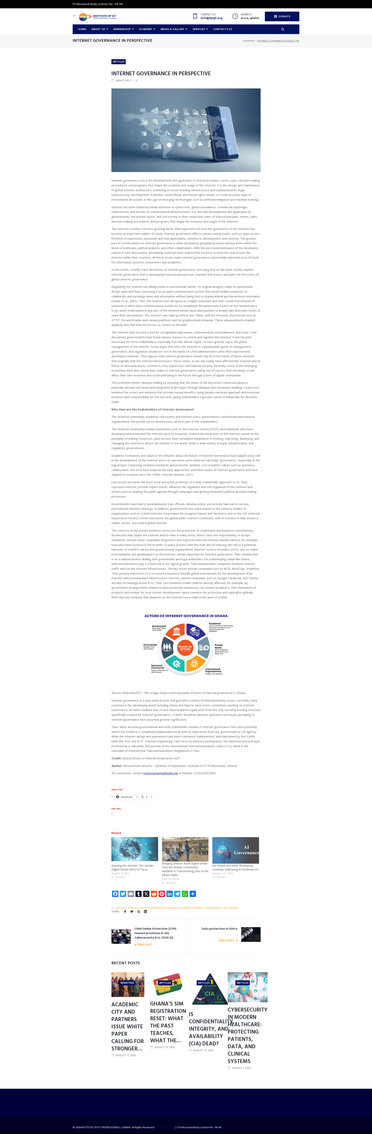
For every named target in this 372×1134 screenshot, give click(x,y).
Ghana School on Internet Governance (153, 908)
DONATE (284, 16)
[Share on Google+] (138, 912)
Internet (186, 908)
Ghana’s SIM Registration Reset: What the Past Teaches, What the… (168, 1022)
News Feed (127, 983)
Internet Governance (207, 908)
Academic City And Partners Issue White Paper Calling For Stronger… (127, 1026)
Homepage (249, 40)
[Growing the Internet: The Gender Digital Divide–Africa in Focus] (134, 850)
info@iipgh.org (211, 18)
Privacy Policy (166, 1127)
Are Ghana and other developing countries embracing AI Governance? (235, 867)
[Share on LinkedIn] (145, 912)
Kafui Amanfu (230, 908)
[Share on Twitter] (131, 912)
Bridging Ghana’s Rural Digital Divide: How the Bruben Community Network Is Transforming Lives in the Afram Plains (185, 869)
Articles (118, 62)
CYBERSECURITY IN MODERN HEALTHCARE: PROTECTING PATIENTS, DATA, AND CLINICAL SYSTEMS (248, 1036)
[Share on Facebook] (125, 912)
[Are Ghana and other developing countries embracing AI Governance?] (235, 850)
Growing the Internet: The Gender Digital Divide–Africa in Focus (132, 867)
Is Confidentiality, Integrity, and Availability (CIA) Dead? (212, 1029)
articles (121, 908)
